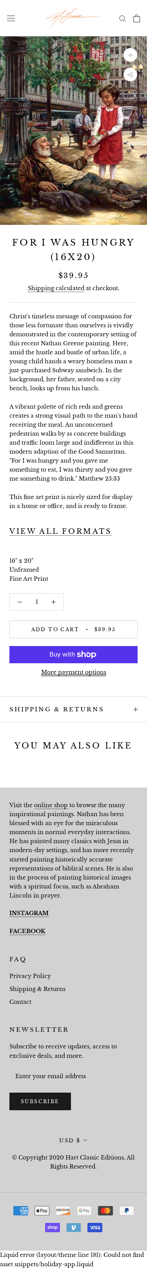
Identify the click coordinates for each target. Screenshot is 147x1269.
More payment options (73, 672)
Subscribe (40, 1101)
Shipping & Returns (56, 709)
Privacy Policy (30, 976)
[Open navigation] (11, 18)
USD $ (70, 1140)
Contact (20, 1001)
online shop (51, 805)
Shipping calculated (56, 288)
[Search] (122, 18)
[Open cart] (136, 18)
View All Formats (60, 531)
